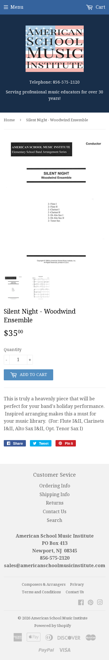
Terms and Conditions (41, 592)
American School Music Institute (59, 618)
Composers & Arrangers (43, 584)
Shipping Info (54, 494)
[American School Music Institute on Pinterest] (90, 603)
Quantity (13, 349)
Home (9, 120)
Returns (54, 503)
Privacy (77, 584)
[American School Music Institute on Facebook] (81, 603)
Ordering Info (54, 486)
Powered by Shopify (52, 625)
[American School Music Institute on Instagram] (100, 603)
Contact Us (54, 511)
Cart (99, 7)
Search (54, 520)
